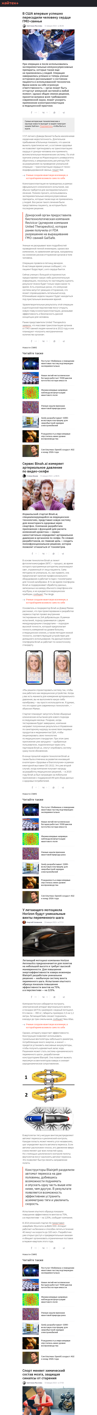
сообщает (38, 594)
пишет (55, 169)
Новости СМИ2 (29, 347)
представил (58, 1222)
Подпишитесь (46, 126)
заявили (26, 325)
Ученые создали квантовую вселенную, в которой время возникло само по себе (47, 177)
